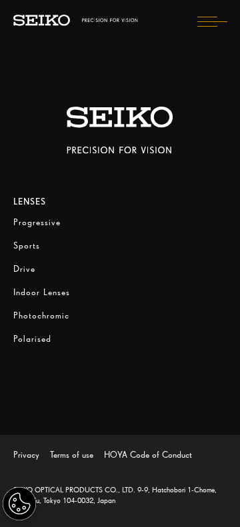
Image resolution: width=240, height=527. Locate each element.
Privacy (26, 455)
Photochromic (41, 315)
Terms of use (71, 455)
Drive (24, 269)
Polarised (32, 339)
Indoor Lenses (41, 292)
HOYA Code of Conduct (148, 455)
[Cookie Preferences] (19, 503)
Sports (26, 246)
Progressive (37, 222)
